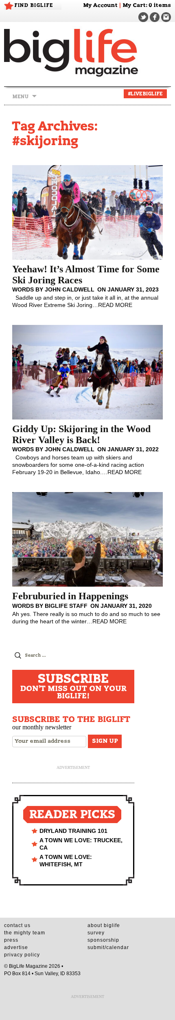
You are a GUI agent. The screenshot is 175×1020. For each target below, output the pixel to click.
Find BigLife (33, 5)
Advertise (16, 947)
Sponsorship (103, 940)
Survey (96, 933)
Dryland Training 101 (73, 831)
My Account (100, 5)
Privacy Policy (22, 955)
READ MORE (115, 305)
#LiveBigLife (145, 93)
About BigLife (104, 925)
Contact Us (17, 925)
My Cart (134, 5)
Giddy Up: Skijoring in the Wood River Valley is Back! (81, 434)
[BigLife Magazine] (87, 52)
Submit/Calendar (108, 947)
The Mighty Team (24, 933)
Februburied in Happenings (70, 596)
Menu (20, 96)
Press (11, 940)
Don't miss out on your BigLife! (73, 686)
